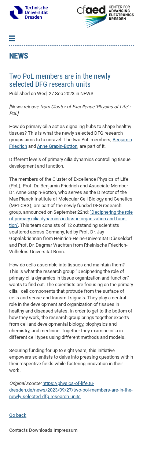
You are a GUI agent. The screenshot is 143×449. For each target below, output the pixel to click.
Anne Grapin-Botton (57, 146)
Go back (17, 415)
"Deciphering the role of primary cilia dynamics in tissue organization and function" (71, 218)
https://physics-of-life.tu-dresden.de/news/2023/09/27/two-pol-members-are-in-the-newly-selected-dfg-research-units (71, 390)
